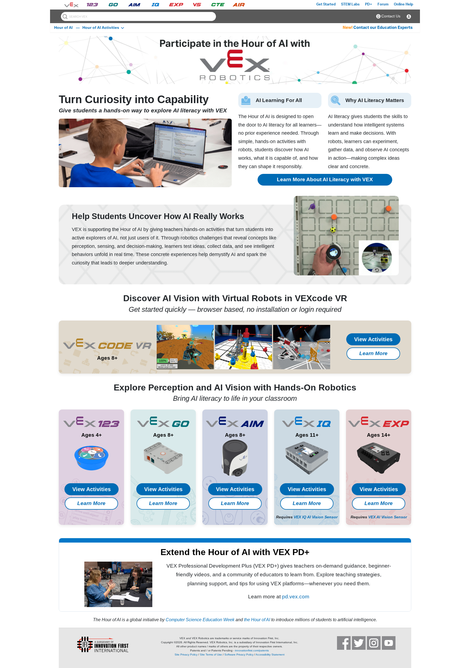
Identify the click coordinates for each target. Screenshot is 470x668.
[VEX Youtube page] (388, 643)
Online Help (403, 4)
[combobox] (138, 16)
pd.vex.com (295, 596)
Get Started (326, 4)
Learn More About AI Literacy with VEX (325, 179)
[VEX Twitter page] (359, 643)
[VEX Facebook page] (344, 643)
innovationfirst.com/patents (252, 650)
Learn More (373, 353)
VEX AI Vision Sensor (387, 517)
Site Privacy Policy (186, 654)
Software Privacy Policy (238, 654)
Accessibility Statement (270, 654)
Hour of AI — (67, 27)
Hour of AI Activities (100, 27)
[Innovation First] (96, 644)
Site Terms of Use (211, 654)
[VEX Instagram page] (374, 643)
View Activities (373, 339)
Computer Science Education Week (200, 619)
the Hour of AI (257, 619)
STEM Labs (350, 4)
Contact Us (390, 16)
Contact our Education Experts (383, 28)
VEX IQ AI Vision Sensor (316, 517)
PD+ (368, 4)
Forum (383, 4)
